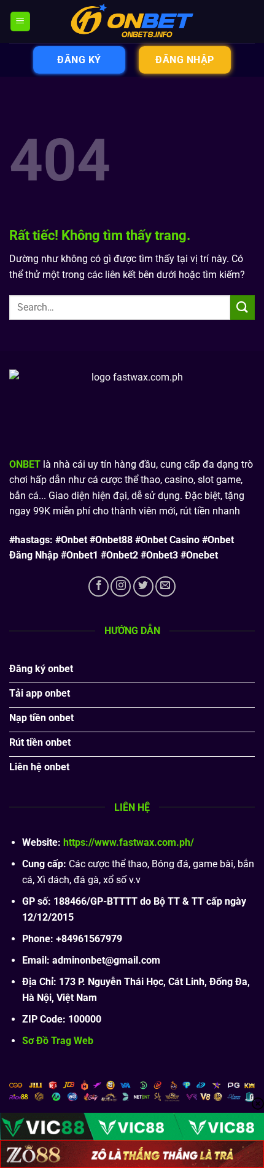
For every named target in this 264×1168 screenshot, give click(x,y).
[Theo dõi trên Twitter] (143, 586)
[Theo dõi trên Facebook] (98, 586)
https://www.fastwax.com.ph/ (128, 842)
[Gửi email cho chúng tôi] (165, 586)
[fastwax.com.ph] (132, 21)
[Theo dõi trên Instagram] (121, 586)
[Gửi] (242, 307)
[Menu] (20, 22)
